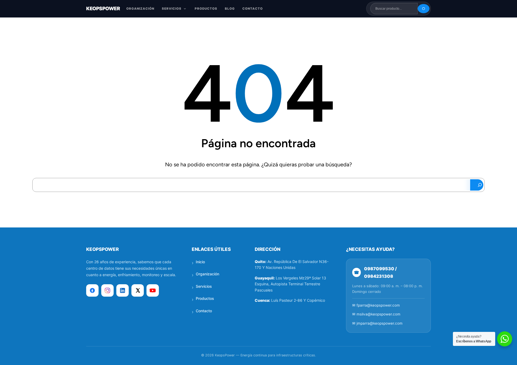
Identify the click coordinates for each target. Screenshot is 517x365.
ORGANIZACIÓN (140, 8)
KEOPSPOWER (103, 8)
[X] (137, 290)
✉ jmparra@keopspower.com (377, 323)
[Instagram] (107, 290)
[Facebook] (92, 290)
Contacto (204, 310)
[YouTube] (152, 290)
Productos (205, 298)
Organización (207, 274)
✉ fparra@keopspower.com (376, 305)
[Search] (476, 185)
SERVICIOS (171, 8)
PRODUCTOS (206, 8)
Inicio (200, 261)
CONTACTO (252, 8)
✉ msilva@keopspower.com (376, 314)
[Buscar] (423, 8)
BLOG (230, 8)
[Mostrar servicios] (185, 9)
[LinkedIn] (122, 290)
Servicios (204, 286)
